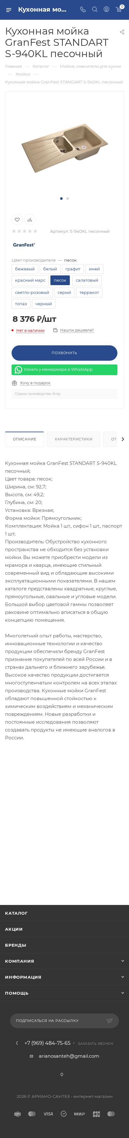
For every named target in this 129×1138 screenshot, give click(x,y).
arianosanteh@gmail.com (69, 1056)
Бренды (15, 945)
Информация (23, 977)
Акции (14, 929)
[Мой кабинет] (106, 10)
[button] (61, 198)
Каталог (16, 913)
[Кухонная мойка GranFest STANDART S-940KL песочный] (64, 147)
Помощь (16, 993)
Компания (19, 961)
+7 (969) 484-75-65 (47, 1043)
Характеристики (73, 439)
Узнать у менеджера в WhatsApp (58, 369)
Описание (24, 439)
